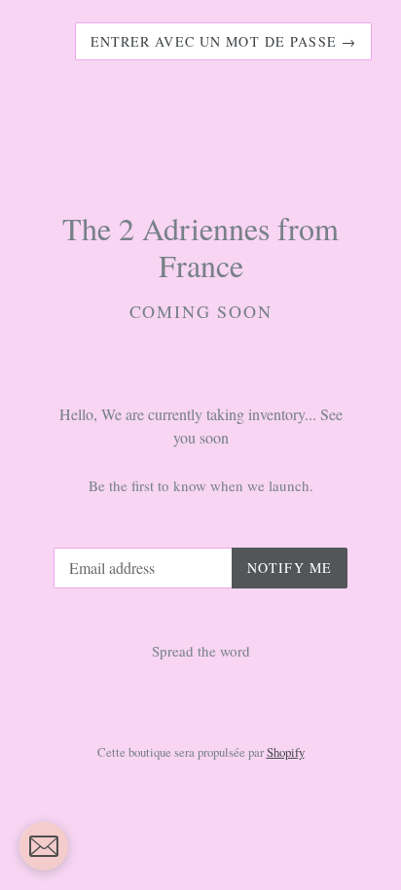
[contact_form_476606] (43, 846)
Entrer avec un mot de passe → (223, 41)
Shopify (286, 752)
